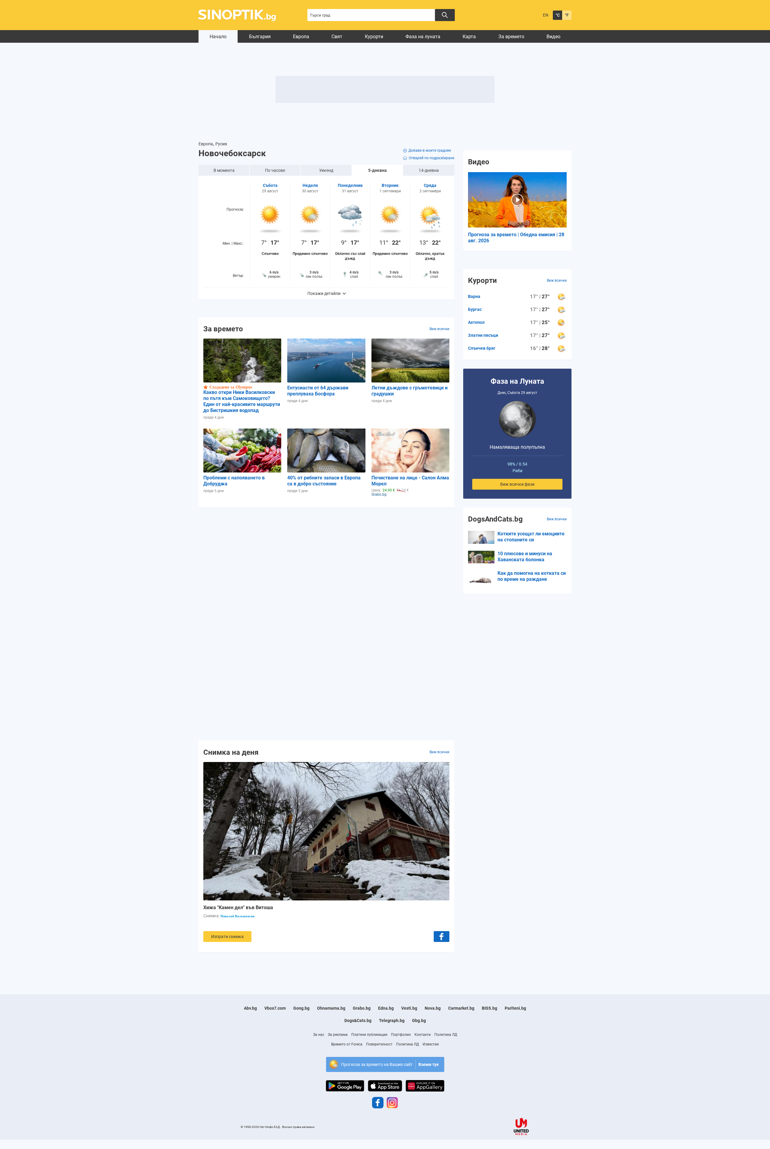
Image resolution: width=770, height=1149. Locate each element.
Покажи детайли (323, 293)
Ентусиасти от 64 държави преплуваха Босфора (317, 391)
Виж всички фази (517, 484)
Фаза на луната (422, 36)
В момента (224, 170)
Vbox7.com (275, 1008)
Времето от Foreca (346, 1044)
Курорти (374, 36)
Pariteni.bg (515, 1008)
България (260, 36)
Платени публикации (369, 1035)
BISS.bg (489, 1008)
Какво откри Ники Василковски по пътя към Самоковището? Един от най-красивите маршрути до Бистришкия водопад (241, 401)
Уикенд (326, 170)
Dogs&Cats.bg (357, 1020)
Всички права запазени (298, 1127)
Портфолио (401, 1035)
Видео (553, 36)
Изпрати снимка (227, 936)
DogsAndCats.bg (495, 519)
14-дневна (429, 170)
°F (567, 15)
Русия (221, 143)
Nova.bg (433, 1008)
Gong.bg (301, 1008)
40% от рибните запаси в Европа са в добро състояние (324, 481)
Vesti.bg (409, 1008)
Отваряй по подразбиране (431, 158)
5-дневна (377, 170)
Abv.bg (250, 1008)
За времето (511, 36)
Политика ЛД (445, 1035)
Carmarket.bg (461, 1008)
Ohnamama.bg (331, 1008)
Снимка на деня (230, 752)
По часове (275, 170)
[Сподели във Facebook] (441, 936)
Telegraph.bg (392, 1020)
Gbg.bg (419, 1020)
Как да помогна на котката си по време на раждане (531, 576)
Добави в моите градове (429, 150)
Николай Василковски (237, 916)
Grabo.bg (362, 1008)
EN (545, 15)
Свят (336, 36)
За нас (318, 1035)
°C (558, 15)
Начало (218, 36)
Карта (469, 36)
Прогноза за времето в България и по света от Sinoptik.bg (240, 15)
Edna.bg (386, 1008)
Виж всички (439, 329)
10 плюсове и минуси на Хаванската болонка (524, 556)
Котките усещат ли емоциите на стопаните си (531, 537)
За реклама (338, 1035)
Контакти (422, 1035)
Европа (301, 36)
